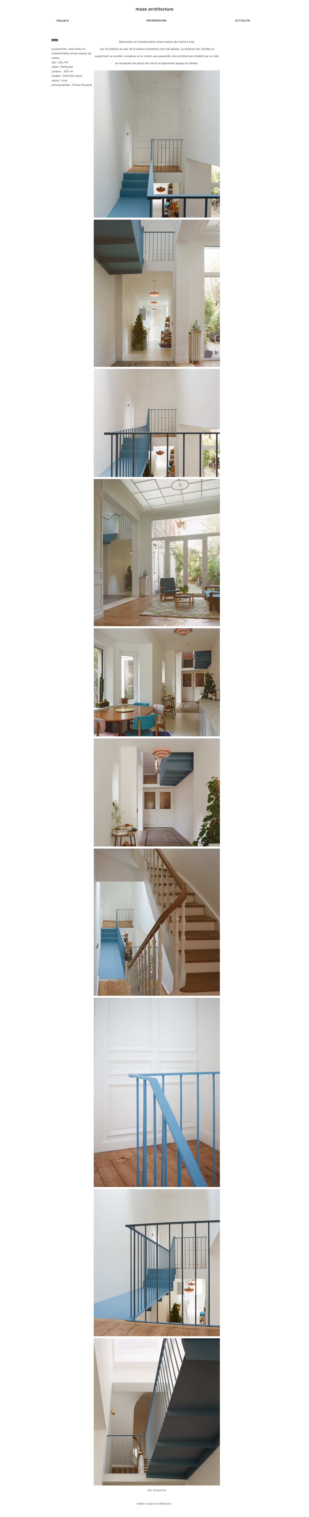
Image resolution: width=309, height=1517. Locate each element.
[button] (154, 9)
